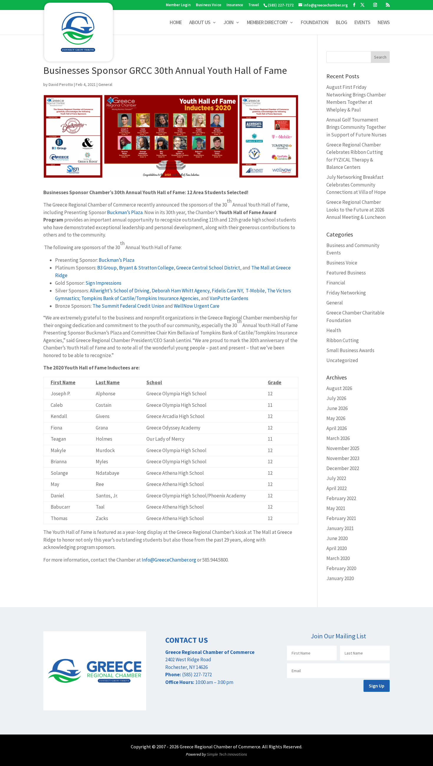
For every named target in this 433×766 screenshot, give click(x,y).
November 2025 (342, 448)
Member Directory (267, 23)
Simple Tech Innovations (227, 754)
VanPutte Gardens (229, 298)
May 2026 (335, 418)
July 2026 (336, 398)
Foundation (314, 23)
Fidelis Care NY (227, 290)
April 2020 (336, 548)
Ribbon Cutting (342, 340)
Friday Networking (346, 292)
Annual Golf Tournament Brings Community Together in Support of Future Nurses (356, 127)
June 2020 (337, 538)
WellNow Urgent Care (196, 306)
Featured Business (346, 272)
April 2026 (336, 428)
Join (229, 23)
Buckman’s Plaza (125, 212)
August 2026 (339, 388)
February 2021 (341, 518)
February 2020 (341, 568)
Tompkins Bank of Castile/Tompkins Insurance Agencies (140, 298)
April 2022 (336, 488)
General (105, 84)
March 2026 (338, 438)
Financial (335, 282)
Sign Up (376, 686)
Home (176, 23)
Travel (253, 5)
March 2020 (338, 558)
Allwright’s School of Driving (119, 290)
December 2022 (342, 468)
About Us (199, 23)
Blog (341, 23)
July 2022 (336, 478)
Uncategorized (342, 360)
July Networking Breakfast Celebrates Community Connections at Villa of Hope (356, 184)
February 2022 (341, 498)
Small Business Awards (350, 350)
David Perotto (61, 84)
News (384, 23)
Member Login (178, 5)
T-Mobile (255, 290)
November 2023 (342, 458)
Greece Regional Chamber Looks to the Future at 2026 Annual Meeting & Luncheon (356, 209)
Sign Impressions (103, 283)
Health (333, 330)
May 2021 (335, 508)
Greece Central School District (208, 267)
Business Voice (208, 5)
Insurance (235, 5)
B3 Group (107, 267)
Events (362, 23)
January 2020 (340, 578)
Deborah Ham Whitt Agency (180, 290)
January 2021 (340, 528)
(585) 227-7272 (281, 5)
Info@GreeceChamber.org (169, 560)
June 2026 (337, 408)
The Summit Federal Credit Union (128, 306)
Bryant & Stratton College (146, 267)
